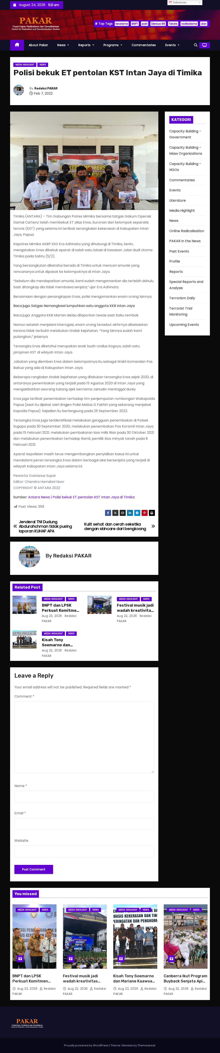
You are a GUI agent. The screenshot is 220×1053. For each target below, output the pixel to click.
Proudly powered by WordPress (86, 1045)
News (62, 45)
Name (20, 785)
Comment (24, 696)
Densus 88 (158, 24)
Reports (85, 45)
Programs (112, 45)
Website (21, 840)
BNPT (135, 24)
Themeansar (147, 1045)
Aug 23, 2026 (52, 616)
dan (203, 24)
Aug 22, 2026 (127, 616)
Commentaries (144, 45)
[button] (195, 45)
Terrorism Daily (182, 298)
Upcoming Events (184, 324)
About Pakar (38, 45)
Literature (177, 200)
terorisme (122, 24)
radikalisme (189, 24)
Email (20, 813)
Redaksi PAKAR (46, 88)
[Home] (17, 45)
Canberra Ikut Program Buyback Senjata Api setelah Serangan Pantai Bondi (185, 984)
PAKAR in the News (185, 241)
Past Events (179, 251)
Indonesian (179, 2)
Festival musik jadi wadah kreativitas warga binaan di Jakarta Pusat (80, 984)
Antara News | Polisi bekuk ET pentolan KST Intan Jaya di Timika (81, 497)
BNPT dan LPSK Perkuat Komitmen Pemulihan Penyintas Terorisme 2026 (32, 984)
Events (171, 45)
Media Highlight (24, 64)
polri (144, 24)
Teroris (173, 24)
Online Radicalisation (186, 230)
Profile (174, 261)
